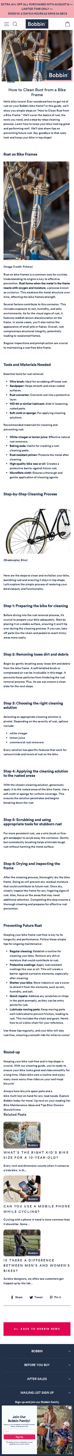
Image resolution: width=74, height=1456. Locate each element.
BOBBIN (37, 1351)
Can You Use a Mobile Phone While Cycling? (37, 1209)
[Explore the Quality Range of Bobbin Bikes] (37, 553)
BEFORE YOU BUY (37, 1365)
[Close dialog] (69, 1407)
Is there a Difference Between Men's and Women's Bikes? (37, 1265)
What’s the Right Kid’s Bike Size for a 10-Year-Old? (36, 1155)
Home (11, 82)
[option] (37, 9)
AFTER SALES (37, 1379)
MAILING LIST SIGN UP (37, 1392)
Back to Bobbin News (40, 1328)
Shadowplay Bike (15, 560)
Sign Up (19, 1436)
